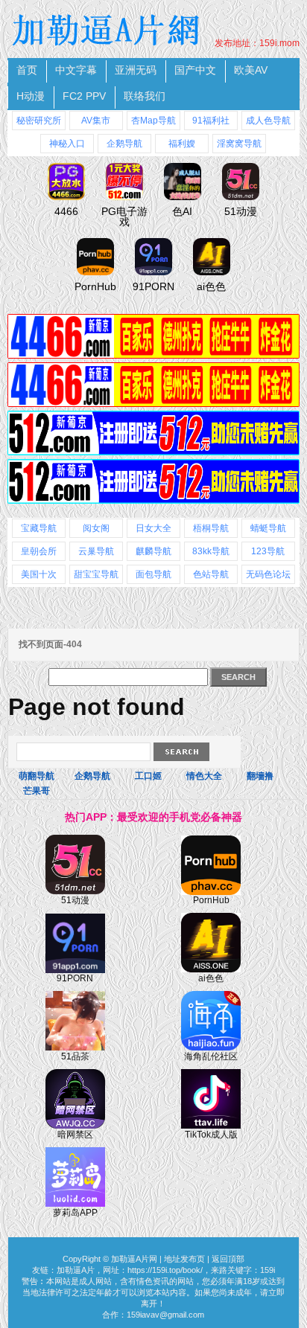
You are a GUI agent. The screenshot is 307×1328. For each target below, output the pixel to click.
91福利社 (211, 120)
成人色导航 (268, 120)
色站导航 (211, 574)
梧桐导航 (211, 528)
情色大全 (204, 776)
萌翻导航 (36, 776)
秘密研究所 (38, 120)
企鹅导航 (124, 143)
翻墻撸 (260, 776)
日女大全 (153, 528)
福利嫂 (181, 143)
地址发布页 (184, 1258)
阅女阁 (96, 528)
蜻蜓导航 (268, 528)
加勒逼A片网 (134, 1258)
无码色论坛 (268, 574)
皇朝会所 (39, 551)
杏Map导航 (153, 120)
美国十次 (39, 574)
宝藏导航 (39, 528)
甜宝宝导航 (96, 574)
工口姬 (148, 776)
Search (181, 752)
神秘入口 (67, 143)
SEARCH (238, 677)
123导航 (268, 551)
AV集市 (95, 120)
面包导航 (153, 574)
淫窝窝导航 (239, 143)
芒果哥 (36, 791)
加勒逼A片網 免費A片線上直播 (108, 29)
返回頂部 (228, 1258)
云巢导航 (96, 551)
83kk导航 (211, 551)
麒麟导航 (153, 551)
